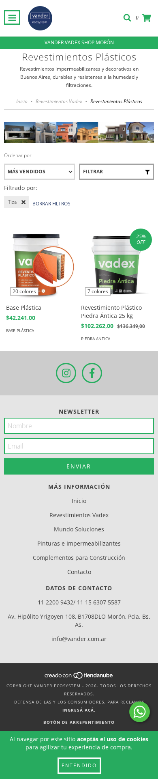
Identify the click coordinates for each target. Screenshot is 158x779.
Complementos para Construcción (79, 557)
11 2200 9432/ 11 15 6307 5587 (79, 602)
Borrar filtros (51, 203)
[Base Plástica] (41, 264)
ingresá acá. (79, 710)
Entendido (79, 765)
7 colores (98, 291)
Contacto (79, 572)
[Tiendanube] (79, 677)
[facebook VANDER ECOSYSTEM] (92, 373)
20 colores (24, 291)
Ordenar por (18, 155)
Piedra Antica (95, 338)
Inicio (22, 101)
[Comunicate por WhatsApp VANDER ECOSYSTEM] (139, 711)
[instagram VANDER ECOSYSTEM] (66, 373)
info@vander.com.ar (79, 639)
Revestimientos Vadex (59, 101)
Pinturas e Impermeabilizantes (79, 543)
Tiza (12, 202)
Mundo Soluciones (79, 529)
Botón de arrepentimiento (79, 722)
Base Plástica (20, 330)
